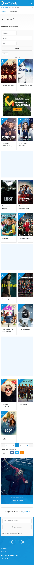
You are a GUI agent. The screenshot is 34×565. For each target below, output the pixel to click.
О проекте (5, 548)
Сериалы (4, 11)
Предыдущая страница (3, 445)
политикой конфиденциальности (12, 533)
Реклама (4, 551)
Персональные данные (9, 555)
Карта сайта (5, 558)
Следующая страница (31, 445)
